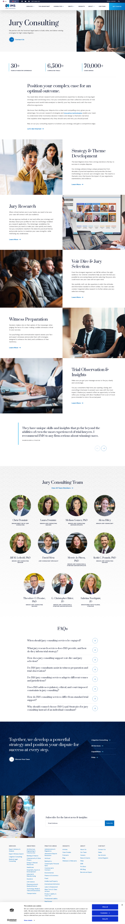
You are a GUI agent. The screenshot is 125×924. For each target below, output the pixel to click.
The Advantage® (44, 6)
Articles (64, 849)
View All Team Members (61, 488)
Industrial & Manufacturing (31, 875)
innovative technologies (73, 113)
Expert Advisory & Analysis (14, 850)
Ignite (70, 6)
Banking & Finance (32, 856)
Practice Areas (51, 846)
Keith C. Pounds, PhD (105, 557)
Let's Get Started (34, 129)
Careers (82, 855)
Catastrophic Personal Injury (52, 864)
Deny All (105, 919)
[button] (119, 1)
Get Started (117, 6)
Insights (81, 6)
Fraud (46, 878)
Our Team (102, 6)
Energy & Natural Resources (32, 863)
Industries (31, 846)
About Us (83, 849)
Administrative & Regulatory (50, 850)
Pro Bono (83, 866)
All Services (96, 746)
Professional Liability (51, 899)
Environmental (49, 873)
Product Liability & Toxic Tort (50, 895)
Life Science (31, 882)
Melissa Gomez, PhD (77, 520)
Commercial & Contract (49, 869)
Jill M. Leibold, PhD (20, 557)
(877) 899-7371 (36, 1)
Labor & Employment (51, 887)
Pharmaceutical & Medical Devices (32, 885)
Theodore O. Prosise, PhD (34, 600)
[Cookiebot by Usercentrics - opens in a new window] (12, 920)
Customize (104, 913)
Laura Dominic (48, 520)
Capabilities (58, 6)
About (90, 6)
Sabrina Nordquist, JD (91, 600)
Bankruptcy (48, 861)
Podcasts (65, 855)
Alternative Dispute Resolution (51, 854)
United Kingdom (103, 858)
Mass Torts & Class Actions (51, 890)
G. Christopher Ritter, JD (62, 600)
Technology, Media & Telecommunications (33, 890)
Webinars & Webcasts (69, 861)
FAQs (93, 757)
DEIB (81, 864)
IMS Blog (83, 869)
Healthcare (30, 867)
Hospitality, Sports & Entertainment (33, 871)
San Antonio (102, 855)
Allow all (105, 907)
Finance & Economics (51, 875)
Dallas (100, 852)
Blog (63, 858)
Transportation (31, 893)
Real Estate (48, 901)
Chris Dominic (20, 520)
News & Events (85, 858)
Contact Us (102, 849)
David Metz (48, 557)
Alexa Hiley (105, 520)
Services (29, 6)
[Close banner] (122, 905)
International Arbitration (52, 884)
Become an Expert (86, 872)
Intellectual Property (51, 881)
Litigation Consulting (99, 740)
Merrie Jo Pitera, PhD (76, 559)
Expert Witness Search (16, 854)
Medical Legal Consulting (13, 860)
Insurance (30, 879)
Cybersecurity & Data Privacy (34, 859)
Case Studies (66, 852)
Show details (28, 920)
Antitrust (47, 858)
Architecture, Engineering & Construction (31, 851)
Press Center (111, 1)
